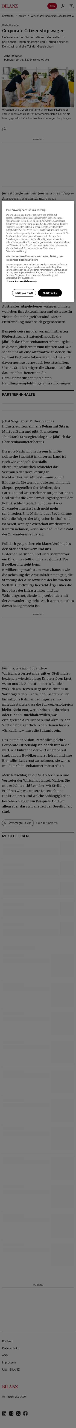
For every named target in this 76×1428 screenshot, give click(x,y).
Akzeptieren (50, 292)
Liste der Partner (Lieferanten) (21, 281)
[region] (38, 251)
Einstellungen (24, 292)
